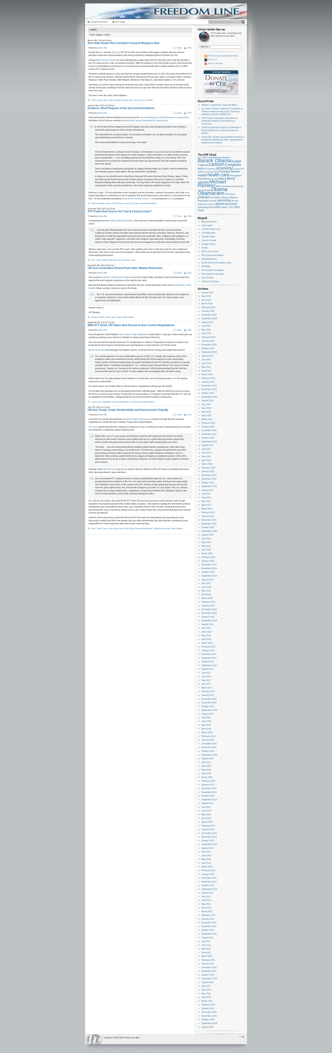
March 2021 (207, 508)
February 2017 (208, 691)
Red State (135, 203)
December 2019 (209, 564)
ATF (93, 260)
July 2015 (206, 762)
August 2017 (207, 669)
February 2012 (208, 915)
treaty (118, 317)
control (111, 100)
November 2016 (209, 702)
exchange (209, 172)
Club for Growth (208, 240)
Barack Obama (97, 203)
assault (100, 100)
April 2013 (206, 863)
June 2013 (206, 855)
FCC (215, 171)
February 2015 (208, 781)
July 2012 (206, 896)
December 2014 (209, 788)
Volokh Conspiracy (210, 281)
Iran (121, 528)
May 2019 (206, 591)
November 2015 (209, 747)
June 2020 (206, 542)
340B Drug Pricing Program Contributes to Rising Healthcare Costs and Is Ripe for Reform (221, 130)
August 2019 (207, 579)
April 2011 (206, 952)
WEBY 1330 (227, 207)
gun (131, 100)
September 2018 (209, 620)
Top (242, 1037)
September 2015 (209, 755)
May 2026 (206, 296)
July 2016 (206, 717)
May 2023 (206, 412)
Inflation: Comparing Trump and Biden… (220, 105)
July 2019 (206, 583)
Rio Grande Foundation (212, 270)
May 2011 (206, 949)
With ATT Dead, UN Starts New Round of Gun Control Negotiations (131, 325)
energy (236, 169)
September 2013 (209, 844)
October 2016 (207, 706)
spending (224, 200)
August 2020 (207, 535)
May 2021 (206, 501)
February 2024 (208, 378)
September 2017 (209, 665)
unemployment (206, 207)
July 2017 (206, 673)
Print (189, 48)
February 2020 (208, 557)
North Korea (129, 528)
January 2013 (207, 874)
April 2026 (206, 300)
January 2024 (207, 382)
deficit (201, 168)
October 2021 (207, 482)
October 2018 (207, 617)
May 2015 (206, 770)
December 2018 (209, 609)
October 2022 (207, 438)
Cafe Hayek (207, 225)
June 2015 (206, 766)
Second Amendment (148, 203)
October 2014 (207, 796)
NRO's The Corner (210, 251)
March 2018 (207, 643)
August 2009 (207, 1027)
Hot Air (204, 248)
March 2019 (207, 598)
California (203, 165)
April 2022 (206, 460)
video (217, 207)
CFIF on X (212, 60)
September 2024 (209, 352)
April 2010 (206, 997)
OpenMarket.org (209, 259)
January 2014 (207, 829)
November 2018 (209, 613)
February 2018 (208, 646)
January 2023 (207, 427)
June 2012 (206, 900)
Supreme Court (205, 204)
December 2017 (209, 654)
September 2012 (209, 889)
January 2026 (207, 311)
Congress (233, 164)
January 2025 (207, 341)
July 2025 (206, 326)
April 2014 (206, 818)
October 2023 (207, 393)
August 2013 (207, 848)
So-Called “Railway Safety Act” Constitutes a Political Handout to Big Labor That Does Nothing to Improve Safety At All (222, 111)
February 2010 (208, 1004)
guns (127, 203)
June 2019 (206, 587)
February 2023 (208, 423)
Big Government (209, 221)
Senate (213, 201)
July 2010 (206, 986)
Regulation (106, 402)
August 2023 (207, 400)
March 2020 (207, 553)
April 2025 (206, 333)
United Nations (128, 317)
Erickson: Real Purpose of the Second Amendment (121, 108)
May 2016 (206, 725)
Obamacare (211, 193)
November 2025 (209, 315)
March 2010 (207, 1001)
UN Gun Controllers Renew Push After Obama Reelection (125, 268)
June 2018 (206, 632)
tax (214, 204)
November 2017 (209, 658)
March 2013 (207, 866)
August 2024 (207, 356)
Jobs (221, 178)
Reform (234, 197)
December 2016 (209, 699)
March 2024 (207, 374)
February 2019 (208, 602)
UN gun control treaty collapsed (117, 277)
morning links (237, 186)
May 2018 (206, 635)
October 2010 (207, 975)
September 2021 (209, 486)
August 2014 (207, 803)
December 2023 (209, 385)
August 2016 (207, 714)
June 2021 (206, 497)
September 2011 (209, 934)
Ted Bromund (97, 350)
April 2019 (206, 594)
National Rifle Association (121, 220)
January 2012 (207, 919)
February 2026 (208, 307)
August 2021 (207, 490)
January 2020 (207, 561)
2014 (93, 100)
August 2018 (207, 624)
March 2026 (207, 303)
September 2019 (209, 576)
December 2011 (208, 922)
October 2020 (207, 527)
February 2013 (208, 870)
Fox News (93, 427)
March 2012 (207, 911)
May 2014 (206, 814)
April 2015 (206, 773)
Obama (219, 189)
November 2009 (209, 1016)
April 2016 (206, 729)
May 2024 (206, 367)
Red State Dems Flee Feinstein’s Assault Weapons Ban (124, 43)
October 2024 (207, 348)
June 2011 (206, 945)
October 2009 (207, 1019)
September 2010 (209, 978)
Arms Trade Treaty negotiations (134, 334)
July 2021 (206, 494)
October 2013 (207, 840)
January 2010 (207, 1008)
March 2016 (207, 732)
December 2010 (209, 967)
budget (236, 161)
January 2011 (207, 963)
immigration (235, 175)
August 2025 (207, 322)
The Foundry (207, 277)
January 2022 (207, 471)
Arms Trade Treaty (99, 528)
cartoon (216, 164)
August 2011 (207, 937)
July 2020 (206, 538)
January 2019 (207, 605)
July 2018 (206, 628)
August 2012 (207, 893)
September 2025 (209, 318)
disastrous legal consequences (137, 419)
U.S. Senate (148, 100)
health (202, 175)
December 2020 (209, 520)
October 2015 (207, 751)
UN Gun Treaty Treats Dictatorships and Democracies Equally (128, 409)
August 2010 (207, 982)
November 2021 (209, 479)
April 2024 (206, 371)
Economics (210, 169)
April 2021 (206, 505)
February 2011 (208, 960)
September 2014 (209, 799)
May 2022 (206, 456)
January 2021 (207, 516)
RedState (205, 266)
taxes (220, 204)
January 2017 (207, 695)
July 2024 (206, 359)
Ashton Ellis (102, 48)
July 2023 (206, 404)
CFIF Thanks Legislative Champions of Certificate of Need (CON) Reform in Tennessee (219, 121)
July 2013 (206, 852)
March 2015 (207, 777)
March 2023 (207, 419)
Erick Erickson (118, 203)
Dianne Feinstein (122, 100)
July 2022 (206, 449)
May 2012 (206, 904)
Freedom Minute (229, 171)
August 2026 (207, 292)
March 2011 (207, 956)
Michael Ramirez (212, 183)
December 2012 (209, 878)
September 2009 (209, 1023)
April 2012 (206, 907)
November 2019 (209, 568)
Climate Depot (208, 236)
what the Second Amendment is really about (147, 120)
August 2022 (207, 445)
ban (105, 100)
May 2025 (206, 330)
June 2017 (206, 676)
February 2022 (208, 468)
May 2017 (206, 680)
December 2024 (209, 344)
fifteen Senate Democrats (108, 60)
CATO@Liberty (208, 233)
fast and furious (124, 260)
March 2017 (207, 688)
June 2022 (206, 453)
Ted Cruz (116, 52)
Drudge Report (208, 244)
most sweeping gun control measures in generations (164, 117)
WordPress (94, 1039)
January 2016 (207, 740)
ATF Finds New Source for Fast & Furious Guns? (120, 211)
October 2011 (207, 930)
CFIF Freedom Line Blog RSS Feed (223, 56)
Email (179, 48)
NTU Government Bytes (212, 255)
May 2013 (206, 859)
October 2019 (207, 572)
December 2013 (209, 833)
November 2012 (209, 882)
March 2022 (207, 464)
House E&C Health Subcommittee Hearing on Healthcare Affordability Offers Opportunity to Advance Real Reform (222, 140)
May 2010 (206, 993)
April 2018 (206, 639)
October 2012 (207, 885)
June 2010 (206, 990)
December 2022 (209, 430)
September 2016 (209, 710)
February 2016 (208, 736)
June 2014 (206, 810)
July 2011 (205, 941)
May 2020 (206, 546)
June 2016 (206, 721)
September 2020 (209, 531)
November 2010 (209, 971)
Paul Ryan (229, 194)
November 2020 (209, 524)
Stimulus (235, 201)
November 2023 (209, 389)
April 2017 (206, 684)
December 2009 (209, 1012)
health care (218, 174)
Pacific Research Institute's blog (216, 263)
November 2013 (209, 837)
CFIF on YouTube (215, 63)
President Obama (219, 197)
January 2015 (207, 785)
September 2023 (209, 397)
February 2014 (208, 826)
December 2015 (209, 743)
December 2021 (209, 475)
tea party (231, 204)
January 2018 (207, 650)
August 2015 (207, 758)
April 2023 (206, 415)
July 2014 (206, 807)
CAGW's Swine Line (210, 229)
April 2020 (206, 549)
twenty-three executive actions (136, 198)
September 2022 (209, 441)
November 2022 (209, 434)
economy (224, 168)
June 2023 (206, 408)
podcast (204, 197)
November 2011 (208, 926)
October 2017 (207, 661)
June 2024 (206, 363)
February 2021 (208, 512)
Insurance (204, 178)
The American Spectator (212, 274)
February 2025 (208, 337)
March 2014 (207, 822)
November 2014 (209, 792)
